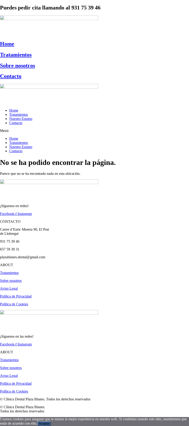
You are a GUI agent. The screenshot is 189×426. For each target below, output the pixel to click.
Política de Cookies (14, 304)
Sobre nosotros (17, 66)
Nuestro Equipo (20, 119)
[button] (94, 131)
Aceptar (44, 423)
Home (7, 44)
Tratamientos (16, 55)
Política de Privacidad (16, 296)
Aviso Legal (9, 288)
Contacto (10, 76)
